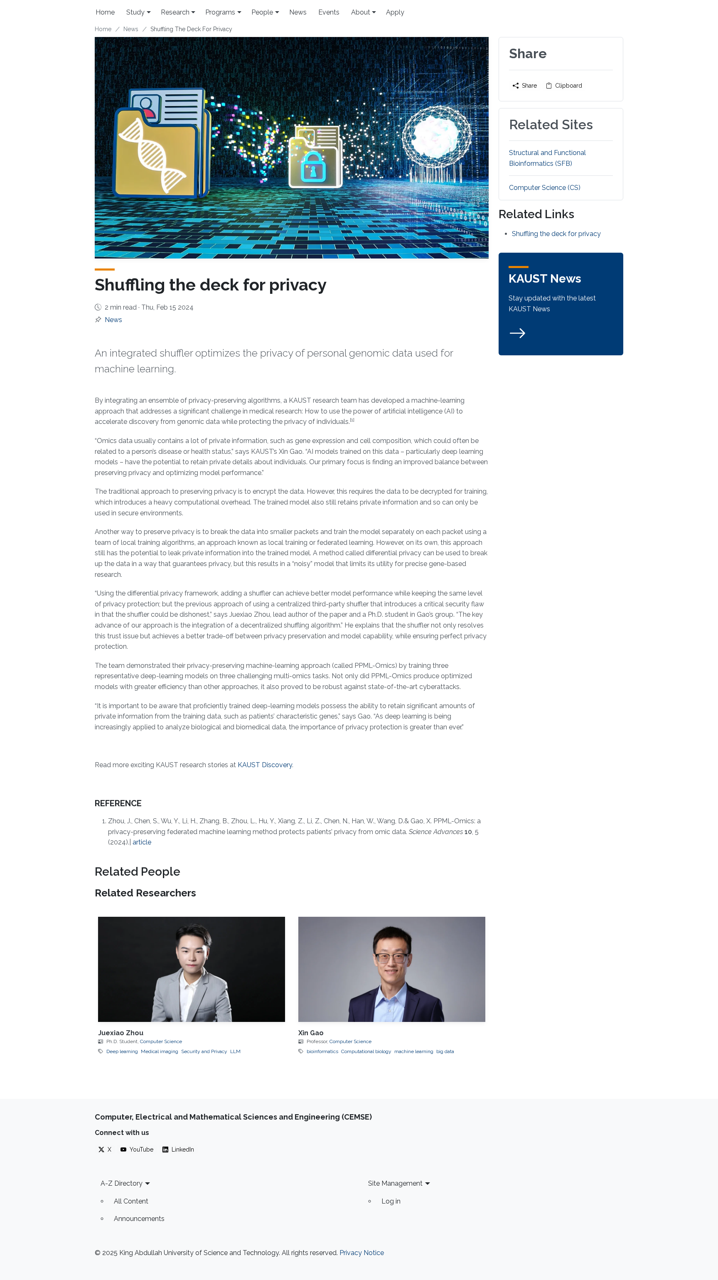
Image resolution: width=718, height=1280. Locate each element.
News (298, 12)
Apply (395, 12)
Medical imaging (159, 1051)
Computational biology (366, 1051)
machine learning (413, 1051)
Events (328, 12)
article (142, 842)
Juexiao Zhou (120, 1033)
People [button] (262, 12)
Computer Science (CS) (544, 188)
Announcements (139, 1219)
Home (105, 12)
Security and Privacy (204, 1051)
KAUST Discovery (265, 765)
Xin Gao (311, 1033)
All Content (131, 1201)
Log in (391, 1201)
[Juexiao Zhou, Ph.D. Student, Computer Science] (191, 969)
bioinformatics (322, 1051)
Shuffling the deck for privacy (556, 234)
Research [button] (175, 12)
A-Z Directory (122, 1183)
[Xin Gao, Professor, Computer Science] (391, 969)
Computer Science (161, 1041)
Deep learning (122, 1051)
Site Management (395, 1183)
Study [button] (135, 12)
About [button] (360, 12)
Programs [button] (220, 12)
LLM (235, 1051)
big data (445, 1051)
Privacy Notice (361, 1253)
